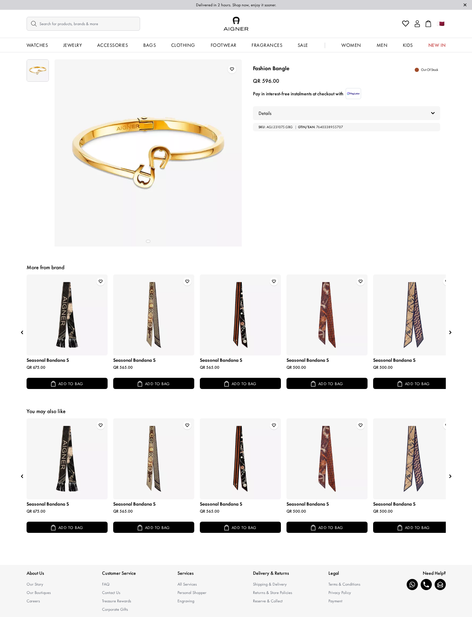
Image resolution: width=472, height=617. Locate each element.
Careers (33, 601)
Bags (149, 45)
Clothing (183, 45)
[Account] (417, 24)
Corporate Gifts (115, 609)
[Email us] (440, 584)
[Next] (450, 332)
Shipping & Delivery (270, 584)
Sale (303, 45)
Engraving (185, 601)
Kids (408, 45)
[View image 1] (38, 70)
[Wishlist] (406, 23)
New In (437, 45)
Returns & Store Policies (272, 592)
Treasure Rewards (116, 601)
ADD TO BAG (70, 384)
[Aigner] (236, 24)
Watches (37, 45)
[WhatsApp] (412, 584)
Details (265, 113)
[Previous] (22, 332)
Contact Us (111, 592)
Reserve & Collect (268, 601)
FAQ (106, 584)
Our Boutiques (39, 592)
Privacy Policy (339, 592)
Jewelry (72, 45)
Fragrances (267, 45)
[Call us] (426, 584)
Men (382, 45)
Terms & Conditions (344, 584)
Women (351, 45)
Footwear (224, 45)
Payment (335, 601)
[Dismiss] (465, 5)
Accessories (112, 45)
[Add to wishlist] (232, 69)
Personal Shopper (191, 592)
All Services (187, 584)
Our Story (35, 584)
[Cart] (428, 24)
